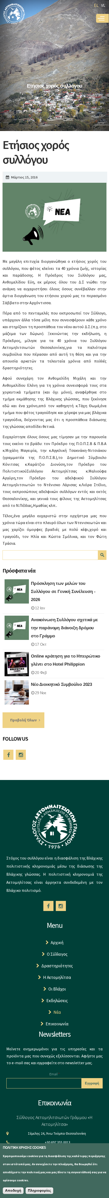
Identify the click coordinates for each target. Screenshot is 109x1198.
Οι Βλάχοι (57, 989)
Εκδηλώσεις (57, 1000)
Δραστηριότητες (57, 966)
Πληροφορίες (39, 1190)
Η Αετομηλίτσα (57, 977)
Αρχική (50, 104)
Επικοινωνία (57, 1024)
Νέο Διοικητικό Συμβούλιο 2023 (61, 684)
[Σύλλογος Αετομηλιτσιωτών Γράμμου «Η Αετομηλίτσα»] (14, 21)
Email (54, 1074)
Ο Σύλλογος (57, 954)
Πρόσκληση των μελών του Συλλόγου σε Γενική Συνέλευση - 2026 (63, 591)
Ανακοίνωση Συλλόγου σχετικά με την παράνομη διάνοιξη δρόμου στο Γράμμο (64, 627)
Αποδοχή (13, 1190)
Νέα (62, 104)
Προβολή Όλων (23, 720)
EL (96, 5)
